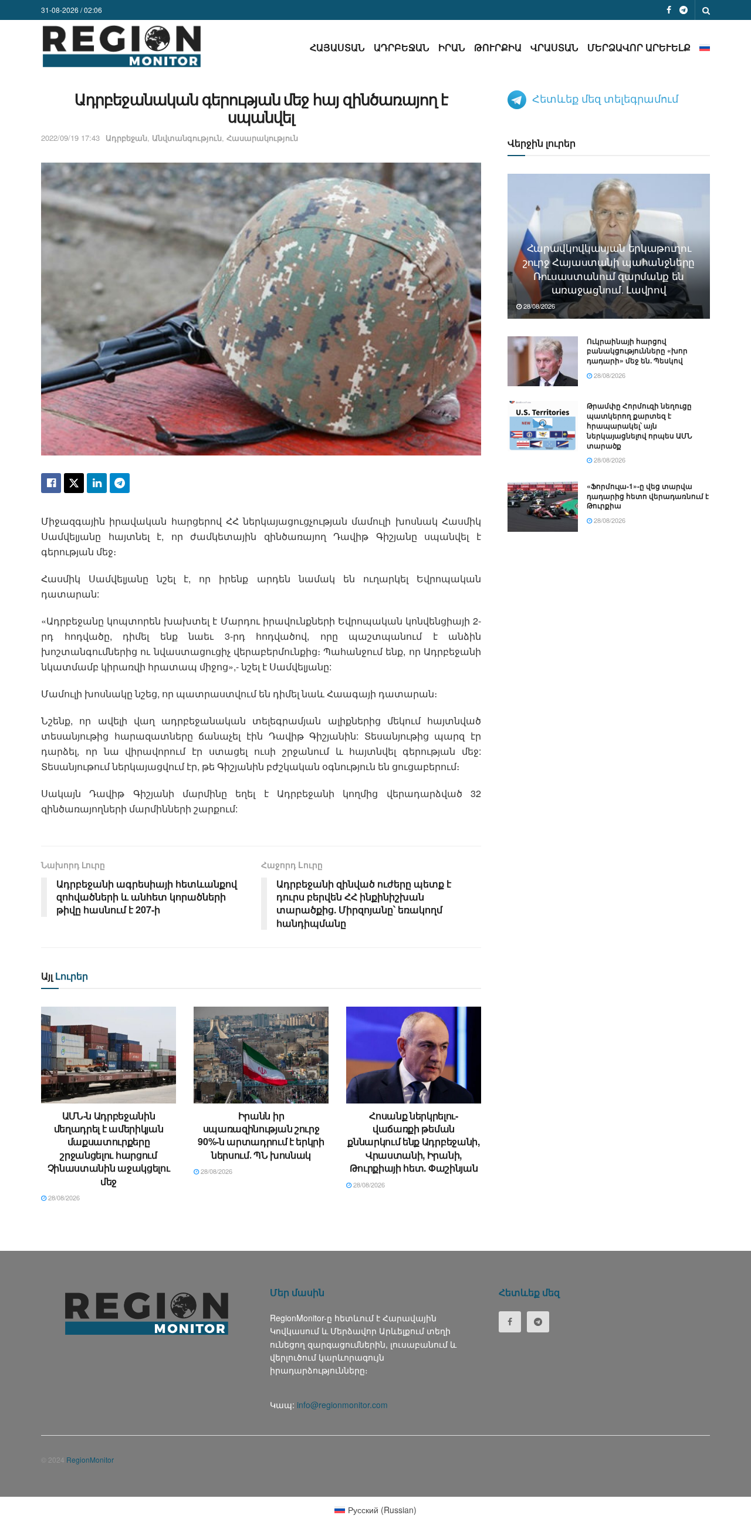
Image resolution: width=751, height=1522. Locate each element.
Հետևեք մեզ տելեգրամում (605, 98)
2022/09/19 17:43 (70, 137)
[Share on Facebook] (51, 483)
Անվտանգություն (187, 137)
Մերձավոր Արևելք (639, 47)
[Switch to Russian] (704, 47)
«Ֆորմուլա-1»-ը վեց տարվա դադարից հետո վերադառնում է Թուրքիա (648, 496)
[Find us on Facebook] (669, 10)
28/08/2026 (63, 1197)
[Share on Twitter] (74, 483)
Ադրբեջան (401, 47)
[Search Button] (706, 10)
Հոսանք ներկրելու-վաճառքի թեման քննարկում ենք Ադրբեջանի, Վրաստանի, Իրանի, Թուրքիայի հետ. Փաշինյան (413, 1142)
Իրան (451, 47)
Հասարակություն (262, 137)
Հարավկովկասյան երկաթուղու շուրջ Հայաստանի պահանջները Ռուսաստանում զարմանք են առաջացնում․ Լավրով (609, 268)
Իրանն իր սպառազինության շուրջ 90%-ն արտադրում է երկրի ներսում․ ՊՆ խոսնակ (261, 1135)
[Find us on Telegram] (683, 10)
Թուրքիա (498, 47)
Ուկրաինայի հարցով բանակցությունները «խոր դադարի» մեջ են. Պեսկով (637, 351)
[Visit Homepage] (121, 46)
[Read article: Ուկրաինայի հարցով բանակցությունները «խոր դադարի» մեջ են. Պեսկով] (543, 361)
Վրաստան (554, 47)
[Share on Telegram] (120, 483)
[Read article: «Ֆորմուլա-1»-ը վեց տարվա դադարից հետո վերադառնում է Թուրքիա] (543, 506)
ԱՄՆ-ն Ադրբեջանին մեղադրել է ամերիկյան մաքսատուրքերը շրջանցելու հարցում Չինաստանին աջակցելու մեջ (109, 1148)
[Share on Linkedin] (97, 483)
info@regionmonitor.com (342, 1404)
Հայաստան (337, 47)
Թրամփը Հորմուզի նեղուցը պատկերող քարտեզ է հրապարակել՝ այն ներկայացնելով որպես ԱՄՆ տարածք (639, 425)
